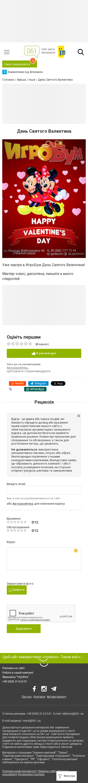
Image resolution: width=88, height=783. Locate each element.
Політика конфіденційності (19, 771)
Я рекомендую (45, 353)
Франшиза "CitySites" (15, 677)
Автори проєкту (56, 696)
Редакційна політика (31, 774)
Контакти (39, 696)
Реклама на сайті (13, 668)
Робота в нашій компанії (17, 672)
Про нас (27, 696)
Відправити (24, 628)
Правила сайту (47, 771)
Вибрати (18, 589)
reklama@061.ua (72, 713)
